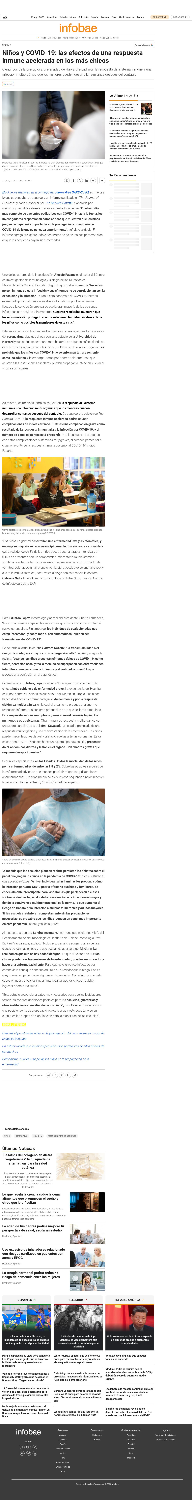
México (105, 17)
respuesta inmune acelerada (62, 1136)
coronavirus (21, 1136)
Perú (114, 17)
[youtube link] (22, 1453)
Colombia (83, 17)
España (94, 17)
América (63, 1435)
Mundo (140, 17)
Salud (5, 44)
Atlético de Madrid (90, 38)
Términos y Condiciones (165, 1435)
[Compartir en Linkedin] (86, 180)
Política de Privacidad (165, 1439)
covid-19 (37, 1136)
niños (7, 1136)
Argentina (52, 17)
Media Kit (131, 1458)
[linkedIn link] (35, 1453)
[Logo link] (78, 27)
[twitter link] (28, 1447)
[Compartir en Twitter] (80, 180)
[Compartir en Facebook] (73, 180)
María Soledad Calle (71, 38)
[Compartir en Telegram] (93, 180)
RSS (63, 1471)
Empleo (97, 1439)
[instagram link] (35, 1447)
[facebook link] (22, 1447)
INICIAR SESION (180, 17)
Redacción (97, 1435)
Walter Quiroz (106, 38)
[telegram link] (28, 1453)
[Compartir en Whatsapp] (67, 180)
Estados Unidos (68, 17)
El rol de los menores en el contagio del (45, 192)
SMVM (116, 38)
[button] (5, 17)
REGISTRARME (159, 17)
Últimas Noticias (63, 1467)
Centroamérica (126, 17)
